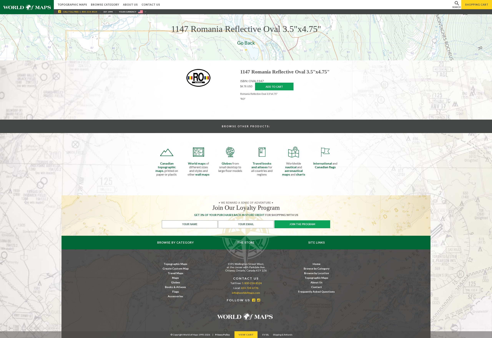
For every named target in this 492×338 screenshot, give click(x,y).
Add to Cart (274, 86)
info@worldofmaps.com (246, 292)
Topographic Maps (72, 4)
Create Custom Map (176, 268)
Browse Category (105, 4)
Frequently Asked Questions (316, 291)
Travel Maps (175, 273)
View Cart (246, 334)
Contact (316, 287)
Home (316, 264)
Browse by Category (316, 268)
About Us (130, 4)
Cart (476, 4)
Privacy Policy (222, 334)
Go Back (246, 43)
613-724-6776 (249, 288)
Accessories (175, 296)
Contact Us (151, 4)
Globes (175, 282)
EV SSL (265, 334)
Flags (175, 291)
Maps (175, 277)
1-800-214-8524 (88, 12)
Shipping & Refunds (283, 334)
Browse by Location (316, 273)
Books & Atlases (175, 287)
